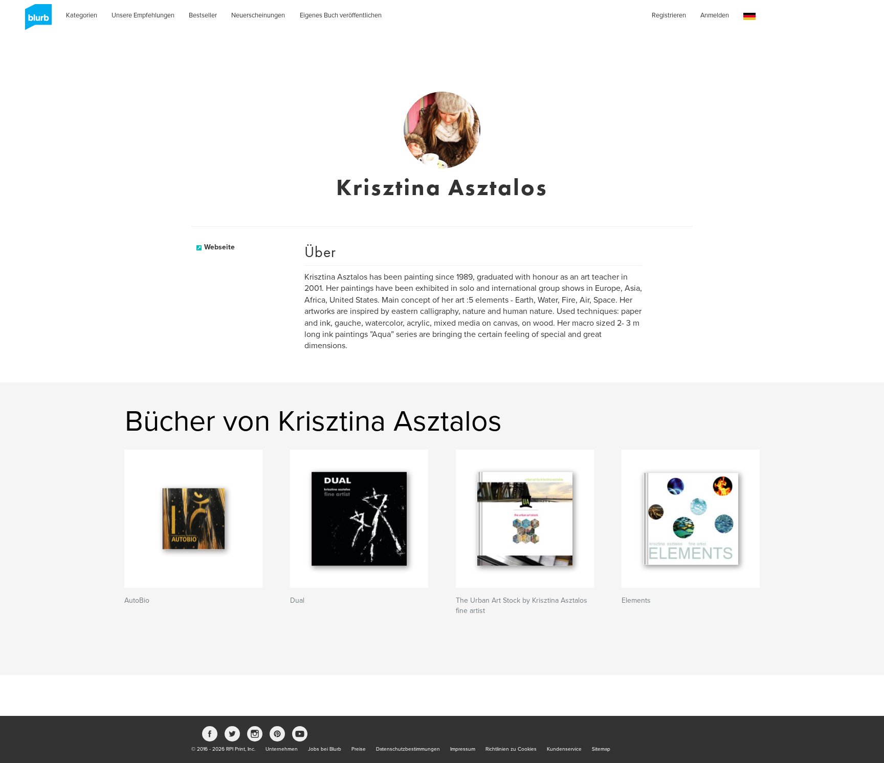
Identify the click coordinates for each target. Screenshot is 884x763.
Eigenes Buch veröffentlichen (341, 15)
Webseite (219, 247)
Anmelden (714, 15)
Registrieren (669, 15)
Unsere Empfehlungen (143, 15)
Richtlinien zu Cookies (511, 749)
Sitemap (601, 749)
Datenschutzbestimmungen (408, 749)
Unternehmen (282, 749)
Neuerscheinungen (258, 15)
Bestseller (203, 15)
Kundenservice (564, 749)
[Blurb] (35, 20)
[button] (749, 16)
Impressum (462, 749)
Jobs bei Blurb (324, 749)
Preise (358, 749)
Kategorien (81, 15)
